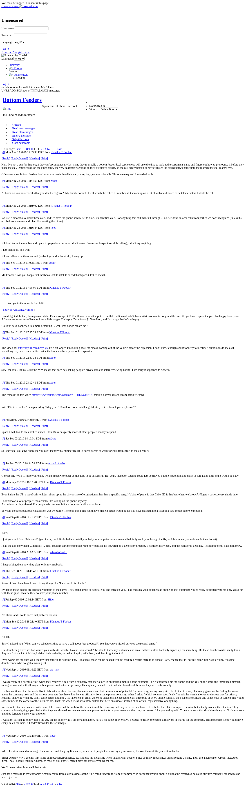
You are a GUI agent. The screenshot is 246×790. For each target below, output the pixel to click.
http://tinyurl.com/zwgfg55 (18, 309)
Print (44, 158)
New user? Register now (15, 52)
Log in (5, 48)
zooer (54, 180)
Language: (7, 42)
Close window (10, 6)
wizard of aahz (56, 463)
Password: (7, 35)
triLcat (52, 438)
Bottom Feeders (22, 100)
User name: (7, 28)
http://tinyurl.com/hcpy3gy (33, 347)
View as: (94, 109)
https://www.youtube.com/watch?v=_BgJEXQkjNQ (62, 394)
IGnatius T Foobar (61, 152)
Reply (5, 158)
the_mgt (54, 669)
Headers (34, 158)
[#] (3, 152)
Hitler (51, 599)
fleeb (53, 227)
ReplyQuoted (19, 158)
